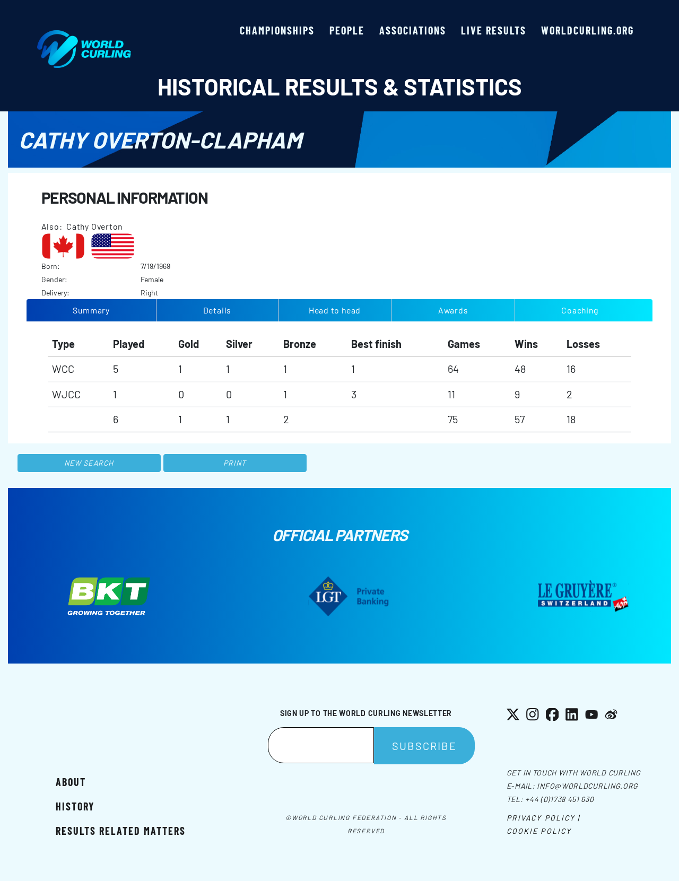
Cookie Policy (539, 830)
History (75, 806)
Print (235, 462)
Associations (412, 30)
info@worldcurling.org (587, 785)
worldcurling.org (587, 30)
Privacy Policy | (543, 817)
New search (89, 462)
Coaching (579, 310)
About (71, 781)
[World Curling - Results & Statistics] (84, 35)
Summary (91, 310)
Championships (277, 30)
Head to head (335, 310)
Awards (453, 310)
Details (217, 310)
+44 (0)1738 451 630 (559, 799)
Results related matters (121, 830)
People (346, 30)
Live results (493, 30)
